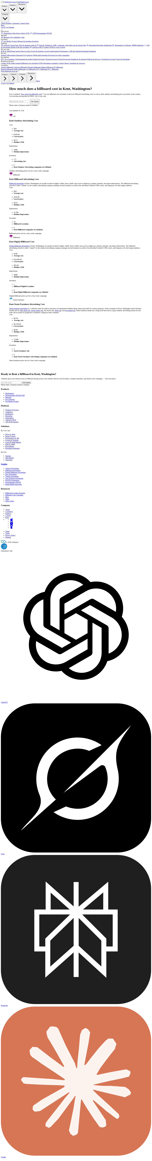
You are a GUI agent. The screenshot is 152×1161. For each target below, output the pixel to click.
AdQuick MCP (10, 420)
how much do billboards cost (31, 94)
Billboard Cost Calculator (14, 495)
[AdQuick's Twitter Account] (11, 520)
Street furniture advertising (18, 308)
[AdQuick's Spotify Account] (11, 526)
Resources (21, 4)
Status (7, 531)
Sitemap (8, 537)
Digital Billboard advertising (19, 246)
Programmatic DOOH (13, 482)
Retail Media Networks (13, 484)
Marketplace (9, 393)
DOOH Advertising (12, 480)
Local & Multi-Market (13, 442)
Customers (9, 512)
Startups (8, 456)
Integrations (9, 418)
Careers (8, 516)
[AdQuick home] (16, 2)
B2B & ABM (10, 444)
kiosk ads (58, 310)
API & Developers (11, 422)
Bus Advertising (11, 474)
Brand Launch (10, 436)
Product (4, 6)
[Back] (2, 2)
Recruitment (9, 446)
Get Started (10, 27)
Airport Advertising (12, 468)
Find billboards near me (9, 71)
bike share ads (25, 310)
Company (5, 14)
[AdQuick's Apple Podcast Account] (11, 528)
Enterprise (8, 460)
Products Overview (12, 410)
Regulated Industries (12, 448)
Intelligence (9, 414)
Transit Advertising (12, 476)
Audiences (9, 412)
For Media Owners (12, 401)
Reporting (8, 416)
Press (7, 518)
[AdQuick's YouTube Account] (11, 524)
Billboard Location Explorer (15, 493)
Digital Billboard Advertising (15, 472)
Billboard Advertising (12, 470)
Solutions (13, 5)
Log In (3, 27)
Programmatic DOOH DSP (15, 395)
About (7, 510)
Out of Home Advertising (14, 478)
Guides (4, 464)
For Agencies (10, 399)
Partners (8, 514)
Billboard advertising (16, 183)
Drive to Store (10, 434)
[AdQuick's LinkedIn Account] (11, 522)
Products (5, 74)
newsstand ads (70, 310)
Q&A (7, 499)
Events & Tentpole (11, 440)
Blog (2, 25)
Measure (8, 397)
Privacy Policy (10, 535)
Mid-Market (9, 458)
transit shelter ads (37, 310)
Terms (7, 533)
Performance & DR (12, 438)
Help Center (9, 501)
